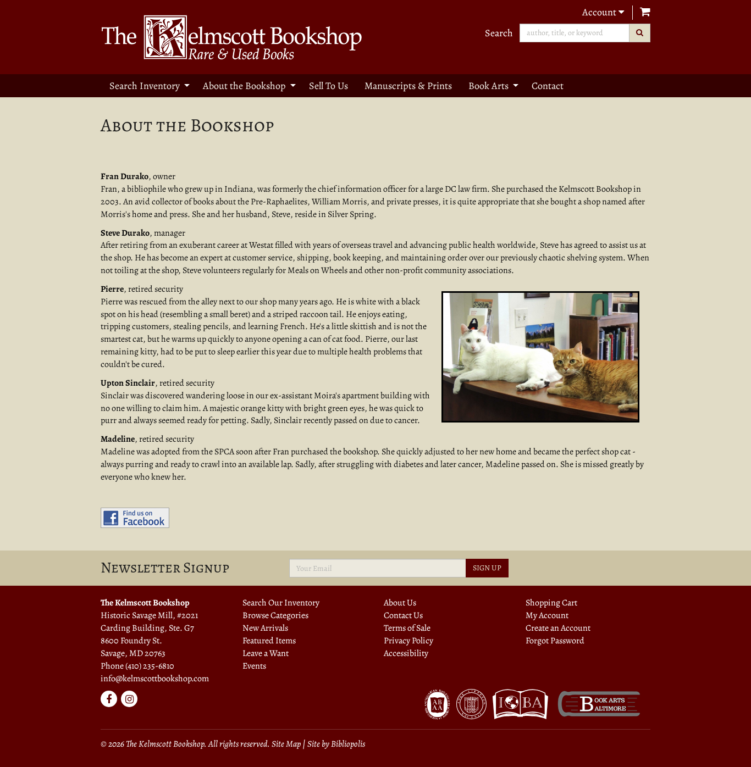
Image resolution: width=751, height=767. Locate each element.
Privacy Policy (408, 641)
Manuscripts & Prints (408, 85)
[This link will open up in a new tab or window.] (135, 518)
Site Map (286, 744)
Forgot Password (555, 641)
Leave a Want (265, 653)
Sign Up (487, 568)
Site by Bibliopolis (336, 744)
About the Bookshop (244, 85)
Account (600, 12)
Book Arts (488, 85)
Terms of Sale (407, 628)
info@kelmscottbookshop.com (155, 678)
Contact (548, 85)
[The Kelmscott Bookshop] (234, 37)
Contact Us (403, 615)
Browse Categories (275, 615)
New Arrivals (265, 628)
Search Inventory (144, 85)
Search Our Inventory (280, 603)
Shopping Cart (551, 603)
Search (499, 33)
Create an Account (558, 628)
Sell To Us (328, 85)
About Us (400, 603)
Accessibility (406, 653)
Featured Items (269, 641)
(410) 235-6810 (149, 666)
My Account (547, 615)
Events (254, 666)
